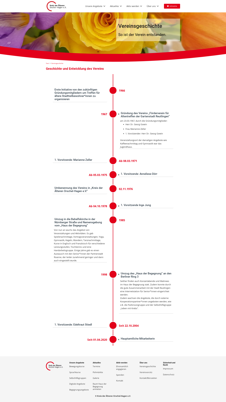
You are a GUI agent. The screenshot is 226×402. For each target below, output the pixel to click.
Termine (96, 366)
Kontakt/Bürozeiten (148, 378)
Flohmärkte (98, 372)
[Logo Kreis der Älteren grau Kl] (54, 366)
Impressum (168, 368)
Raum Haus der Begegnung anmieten (100, 386)
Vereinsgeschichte (148, 366)
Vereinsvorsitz (146, 372)
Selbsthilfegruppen (77, 378)
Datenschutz (168, 374)
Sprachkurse (75, 372)
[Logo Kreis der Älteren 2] (56, 6)
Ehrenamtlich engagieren (122, 367)
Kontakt (119, 380)
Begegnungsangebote (79, 389)
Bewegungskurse (76, 366)
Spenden (120, 375)
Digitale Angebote (77, 384)
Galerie (96, 378)
